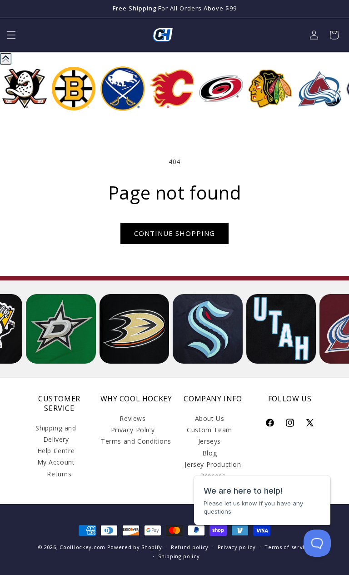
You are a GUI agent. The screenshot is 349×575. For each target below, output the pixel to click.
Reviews (132, 418)
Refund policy (190, 547)
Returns (59, 474)
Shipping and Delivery (55, 434)
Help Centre (56, 450)
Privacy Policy (133, 429)
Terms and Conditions (136, 441)
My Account (56, 462)
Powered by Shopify (134, 547)
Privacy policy (237, 547)
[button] (11, 35)
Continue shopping (174, 233)
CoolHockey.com (82, 547)
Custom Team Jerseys (209, 435)
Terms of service (287, 547)
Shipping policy (179, 556)
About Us (209, 418)
